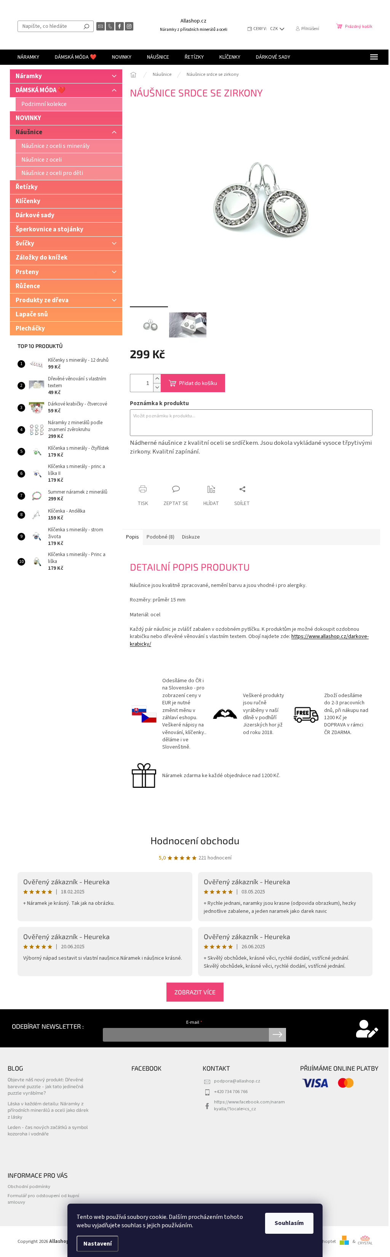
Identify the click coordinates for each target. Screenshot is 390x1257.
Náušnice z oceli (41, 160)
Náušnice (29, 132)
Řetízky (27, 187)
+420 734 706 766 (231, 1091)
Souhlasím (289, 1223)
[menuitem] (28, 57)
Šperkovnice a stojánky (49, 229)
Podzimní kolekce (44, 104)
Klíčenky (28, 201)
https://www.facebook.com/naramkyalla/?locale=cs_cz (249, 1105)
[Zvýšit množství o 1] (157, 378)
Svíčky (25, 243)
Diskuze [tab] (191, 537)
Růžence (28, 286)
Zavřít (170, 474)
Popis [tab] (132, 537)
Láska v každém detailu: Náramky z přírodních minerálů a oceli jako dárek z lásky (48, 1110)
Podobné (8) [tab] (160, 537)
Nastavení (97, 1243)
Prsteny (27, 272)
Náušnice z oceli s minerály (55, 146)
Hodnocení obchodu (195, 840)
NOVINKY (28, 118)
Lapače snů (32, 314)
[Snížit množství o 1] (157, 387)
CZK (274, 29)
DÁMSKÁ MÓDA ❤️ (41, 90)
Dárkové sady (35, 215)
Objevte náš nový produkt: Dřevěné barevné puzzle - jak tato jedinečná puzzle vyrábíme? (45, 1086)
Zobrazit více (195, 992)
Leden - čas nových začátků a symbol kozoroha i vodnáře (48, 1130)
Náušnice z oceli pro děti (52, 173)
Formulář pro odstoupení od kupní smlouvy (43, 1199)
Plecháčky (30, 328)
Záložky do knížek (41, 257)
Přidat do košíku (198, 383)
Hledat (86, 26)
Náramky (29, 76)
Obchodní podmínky (29, 1186)
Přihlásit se (277, 1035)
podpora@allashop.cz (237, 1080)
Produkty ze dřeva (42, 300)
